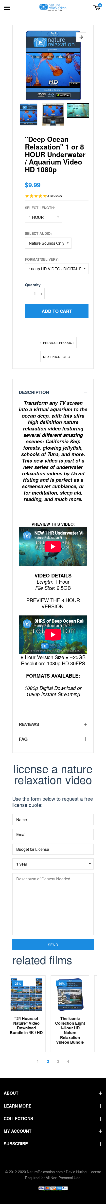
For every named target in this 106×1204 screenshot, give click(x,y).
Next (83, 113)
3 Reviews (54, 196)
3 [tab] (58, 1061)
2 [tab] (48, 1061)
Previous (22, 113)
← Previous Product (56, 342)
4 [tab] (68, 1061)
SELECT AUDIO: (38, 233)
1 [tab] (38, 1061)
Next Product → (56, 356)
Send (53, 944)
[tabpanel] (31, 1014)
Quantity (33, 285)
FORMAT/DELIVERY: (42, 259)
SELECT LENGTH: (40, 207)
